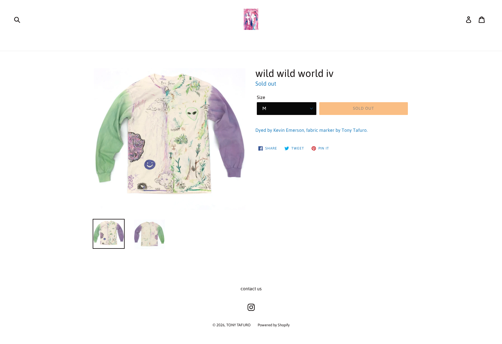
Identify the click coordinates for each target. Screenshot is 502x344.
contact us (251, 288)
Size (261, 97)
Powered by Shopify (274, 325)
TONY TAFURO (238, 325)
